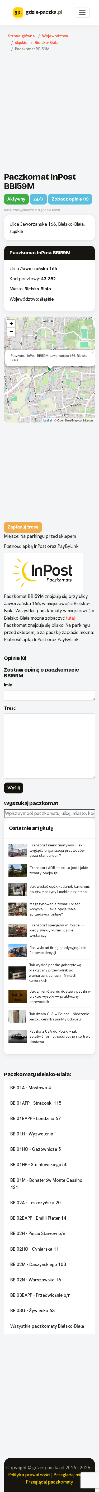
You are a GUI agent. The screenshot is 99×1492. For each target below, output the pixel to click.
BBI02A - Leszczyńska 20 (35, 1203)
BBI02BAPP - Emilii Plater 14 (38, 1218)
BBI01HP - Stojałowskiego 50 (39, 1164)
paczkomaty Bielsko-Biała (58, 1326)
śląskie (21, 42)
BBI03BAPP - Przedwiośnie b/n (40, 1295)
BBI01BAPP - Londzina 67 (35, 1118)
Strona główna (21, 36)
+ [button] (11, 323)
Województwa (55, 36)
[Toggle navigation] (82, 12)
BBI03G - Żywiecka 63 (32, 1310)
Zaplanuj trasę (23, 527)
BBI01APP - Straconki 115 (36, 1103)
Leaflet (47, 420)
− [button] (11, 331)
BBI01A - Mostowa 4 (30, 1088)
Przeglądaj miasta (71, 1475)
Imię (8, 685)
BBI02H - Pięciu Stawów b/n (37, 1233)
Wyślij (13, 787)
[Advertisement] (49, 110)
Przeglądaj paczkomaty (49, 1482)
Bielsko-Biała (47, 42)
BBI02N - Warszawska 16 (35, 1280)
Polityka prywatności (29, 1475)
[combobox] (49, 813)
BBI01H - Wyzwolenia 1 (33, 1134)
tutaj (70, 618)
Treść (10, 708)
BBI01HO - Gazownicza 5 (35, 1149)
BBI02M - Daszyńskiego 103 (38, 1264)
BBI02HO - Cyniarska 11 (34, 1249)
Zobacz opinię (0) (70, 199)
